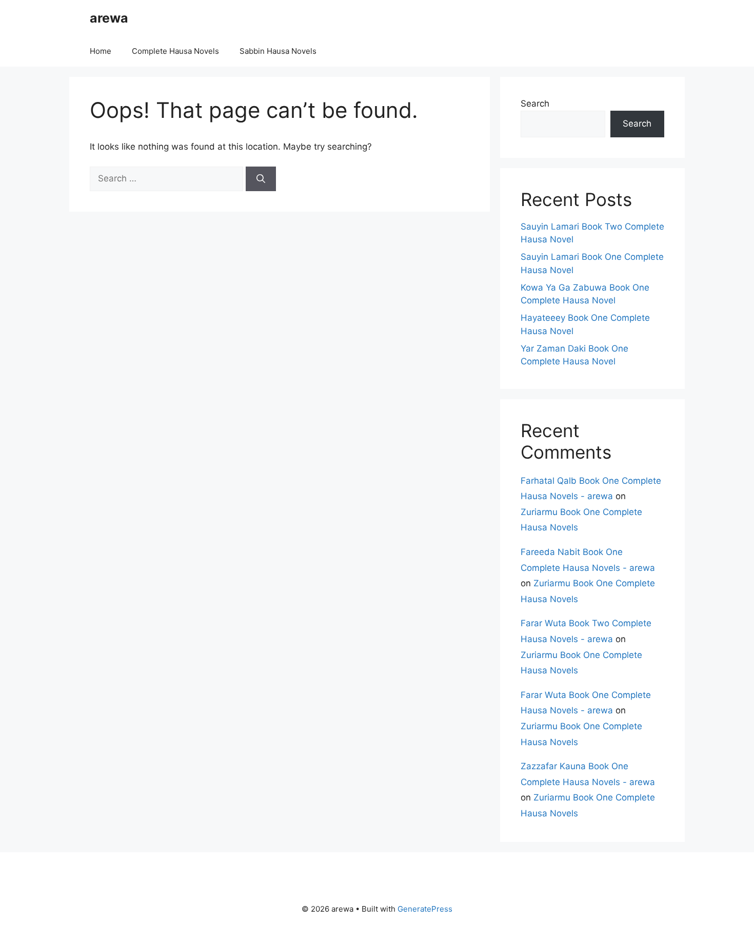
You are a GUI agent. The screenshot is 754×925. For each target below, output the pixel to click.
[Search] (261, 179)
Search (535, 103)
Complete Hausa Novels (175, 51)
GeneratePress (425, 909)
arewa (109, 18)
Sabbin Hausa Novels (278, 51)
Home (100, 51)
